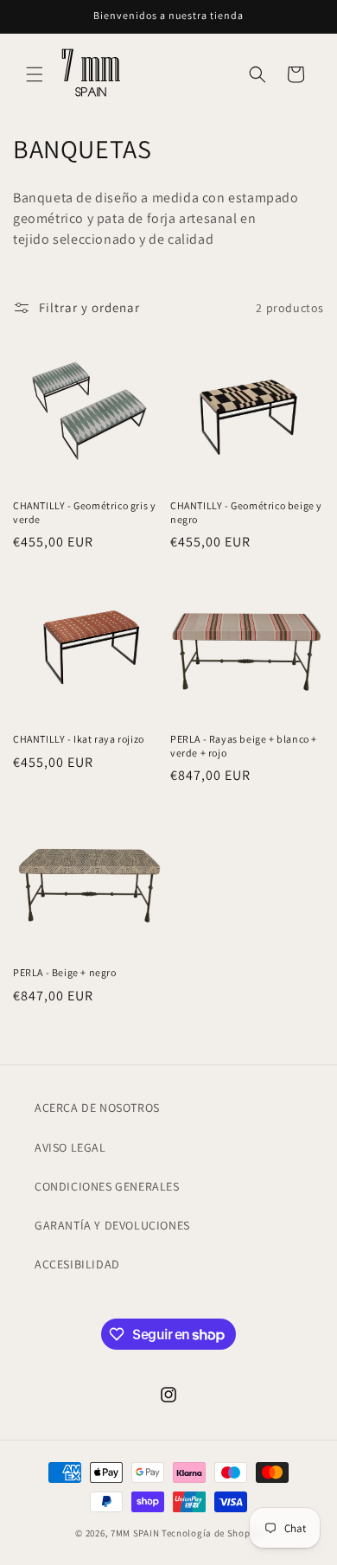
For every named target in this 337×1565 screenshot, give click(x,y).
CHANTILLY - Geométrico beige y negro (246, 512)
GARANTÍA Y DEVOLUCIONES (112, 1225)
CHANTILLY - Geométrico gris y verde (84, 512)
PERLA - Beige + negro (65, 972)
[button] (35, 74)
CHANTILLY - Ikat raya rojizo (78, 738)
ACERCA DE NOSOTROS (97, 1107)
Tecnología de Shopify (212, 1533)
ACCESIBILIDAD (77, 1264)
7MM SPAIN (135, 1533)
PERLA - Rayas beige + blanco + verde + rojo (243, 745)
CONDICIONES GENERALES (107, 1186)
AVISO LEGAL (70, 1147)
